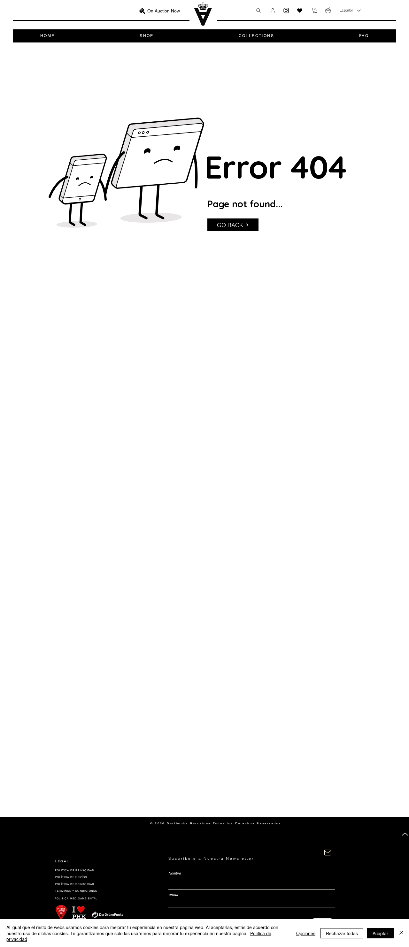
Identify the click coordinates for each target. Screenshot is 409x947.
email (173, 895)
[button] (315, 10)
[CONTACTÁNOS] (328, 852)
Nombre (174, 873)
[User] (272, 10)
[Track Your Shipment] (328, 10)
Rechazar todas (342, 933)
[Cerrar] (401, 933)
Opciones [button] (305, 933)
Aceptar (380, 933)
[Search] (258, 10)
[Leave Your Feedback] (300, 10)
